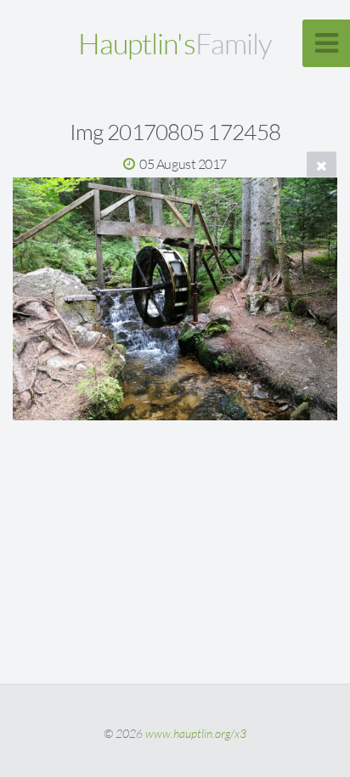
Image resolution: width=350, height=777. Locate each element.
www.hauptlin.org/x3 (195, 733)
